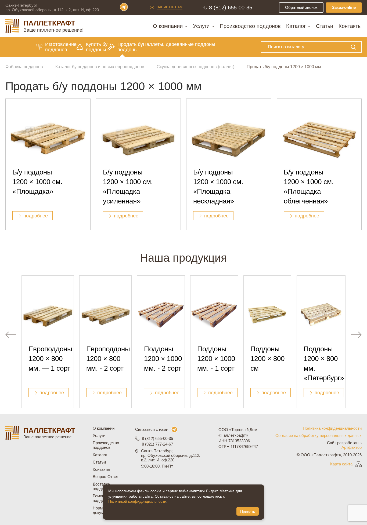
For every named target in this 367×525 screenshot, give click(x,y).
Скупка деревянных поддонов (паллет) (195, 66)
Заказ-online (344, 7)
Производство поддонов (250, 26)
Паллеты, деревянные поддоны (179, 44)
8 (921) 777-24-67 (157, 444)
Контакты (350, 26)
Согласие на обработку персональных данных (318, 435)
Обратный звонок (301, 7)
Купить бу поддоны (96, 47)
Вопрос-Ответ (106, 476)
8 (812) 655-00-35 (230, 7)
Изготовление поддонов (61, 47)
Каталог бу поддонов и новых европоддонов (99, 66)
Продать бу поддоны (130, 47)
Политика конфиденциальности (332, 428)
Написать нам (169, 7)
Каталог (296, 26)
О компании (168, 26)
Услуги (202, 26)
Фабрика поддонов (24, 66)
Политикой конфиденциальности (137, 501)
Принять (247, 511)
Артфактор (351, 447)
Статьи (324, 26)
